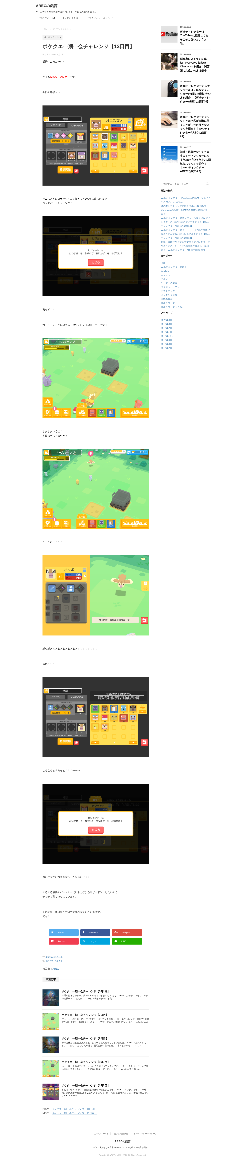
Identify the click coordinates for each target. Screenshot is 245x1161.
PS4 (163, 263)
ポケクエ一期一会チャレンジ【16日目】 (86, 1062)
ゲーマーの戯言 (169, 283)
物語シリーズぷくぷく (172, 307)
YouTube (165, 271)
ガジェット (166, 275)
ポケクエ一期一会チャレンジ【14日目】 (86, 1085)
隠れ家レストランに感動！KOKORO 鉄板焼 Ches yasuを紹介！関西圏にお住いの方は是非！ (195, 64)
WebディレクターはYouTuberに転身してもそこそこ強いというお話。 (194, 37)
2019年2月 (166, 328)
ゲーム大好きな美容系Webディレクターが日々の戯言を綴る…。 (123, 1147)
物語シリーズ (168, 303)
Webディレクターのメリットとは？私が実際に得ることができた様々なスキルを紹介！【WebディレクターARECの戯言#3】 (195, 126)
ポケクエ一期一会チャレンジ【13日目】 (74, 1113)
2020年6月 (166, 320)
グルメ (164, 279)
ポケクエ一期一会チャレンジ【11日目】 (74, 1109)
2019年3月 (166, 324)
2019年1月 (166, 332)
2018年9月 (166, 340)
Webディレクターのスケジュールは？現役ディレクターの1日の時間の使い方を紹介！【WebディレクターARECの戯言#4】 (195, 93)
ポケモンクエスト (54, 956)
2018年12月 (167, 336)
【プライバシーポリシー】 (100, 18)
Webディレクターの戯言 (174, 267)
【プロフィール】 (47, 18)
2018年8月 (166, 344)
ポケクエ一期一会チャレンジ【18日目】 (86, 991)
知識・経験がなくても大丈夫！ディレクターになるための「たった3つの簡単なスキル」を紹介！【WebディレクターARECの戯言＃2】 (185, 246)
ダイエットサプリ (170, 287)
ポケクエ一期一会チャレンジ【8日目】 (85, 1038)
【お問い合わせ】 (71, 18)
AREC (56, 968)
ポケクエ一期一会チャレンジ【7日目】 (85, 1014)
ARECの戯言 (47, 6)
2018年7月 (166, 348)
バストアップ (168, 291)
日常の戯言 (166, 299)
